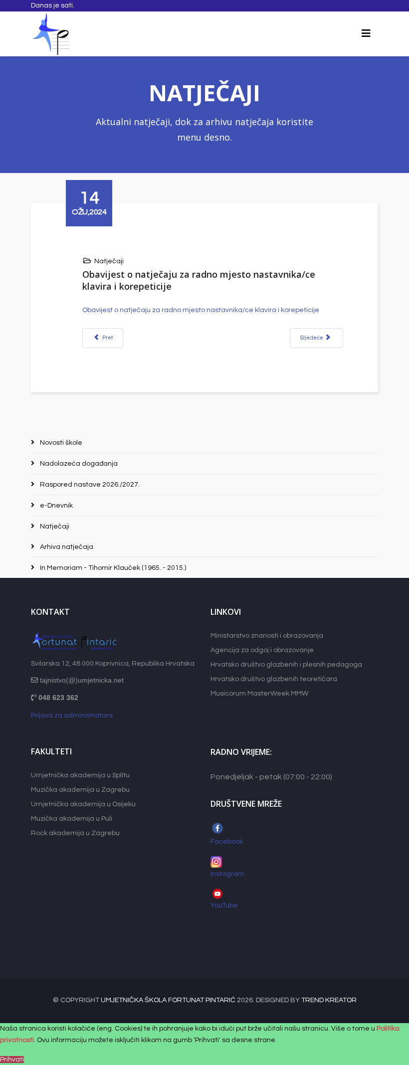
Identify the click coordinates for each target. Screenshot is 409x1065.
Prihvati (12, 1059)
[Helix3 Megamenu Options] (366, 33)
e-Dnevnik (55, 505)
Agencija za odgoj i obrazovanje (262, 650)
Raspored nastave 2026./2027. (89, 484)
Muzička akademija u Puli (71, 818)
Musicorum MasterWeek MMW (259, 693)
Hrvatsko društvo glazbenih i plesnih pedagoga (286, 664)
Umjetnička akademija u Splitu (80, 775)
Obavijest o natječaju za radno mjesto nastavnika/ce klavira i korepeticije (200, 310)
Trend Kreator (329, 1000)
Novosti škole (60, 442)
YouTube (224, 905)
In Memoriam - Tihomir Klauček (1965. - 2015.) (112, 567)
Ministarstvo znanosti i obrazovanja (266, 635)
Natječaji (109, 261)
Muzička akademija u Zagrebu (80, 789)
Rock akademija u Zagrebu (75, 833)
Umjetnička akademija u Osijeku (83, 804)
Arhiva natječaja (65, 546)
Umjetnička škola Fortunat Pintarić (168, 1000)
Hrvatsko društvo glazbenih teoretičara (273, 679)
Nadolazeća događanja (78, 463)
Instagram (227, 874)
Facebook (226, 841)
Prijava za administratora (72, 715)
